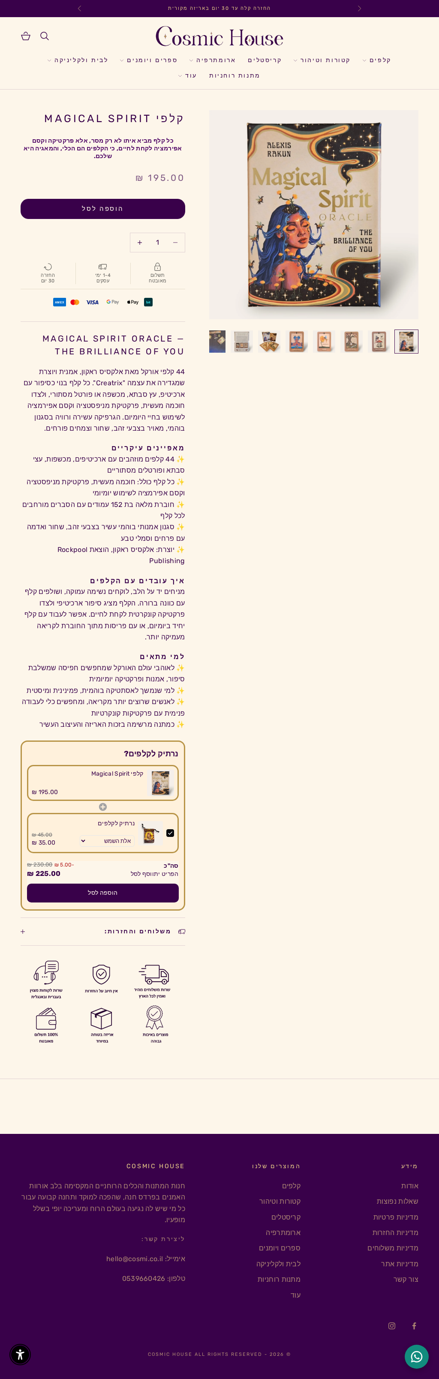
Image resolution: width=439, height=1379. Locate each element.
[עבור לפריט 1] (406, 342)
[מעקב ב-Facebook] (414, 1326)
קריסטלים (265, 60)
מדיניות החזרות (395, 1233)
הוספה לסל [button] (102, 892)
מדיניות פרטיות (395, 1217)
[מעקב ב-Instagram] (392, 1326)
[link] (160, 783)
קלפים (380, 60)
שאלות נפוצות (397, 1201)
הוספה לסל (102, 209)
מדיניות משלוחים (392, 1248)
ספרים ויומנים (152, 60)
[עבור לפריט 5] (297, 342)
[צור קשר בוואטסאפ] (417, 1357)
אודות (409, 1186)
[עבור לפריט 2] (379, 342)
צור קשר (406, 1279)
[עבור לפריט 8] (214, 342)
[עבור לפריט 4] (324, 342)
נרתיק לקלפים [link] (116, 823)
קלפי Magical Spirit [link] (117, 773)
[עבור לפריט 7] (242, 342)
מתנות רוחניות (235, 75)
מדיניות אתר (399, 1264)
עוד (191, 75)
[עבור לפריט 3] (352, 342)
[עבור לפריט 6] (269, 342)
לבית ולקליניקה (81, 60)
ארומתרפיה (216, 60)
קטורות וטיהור (326, 60)
